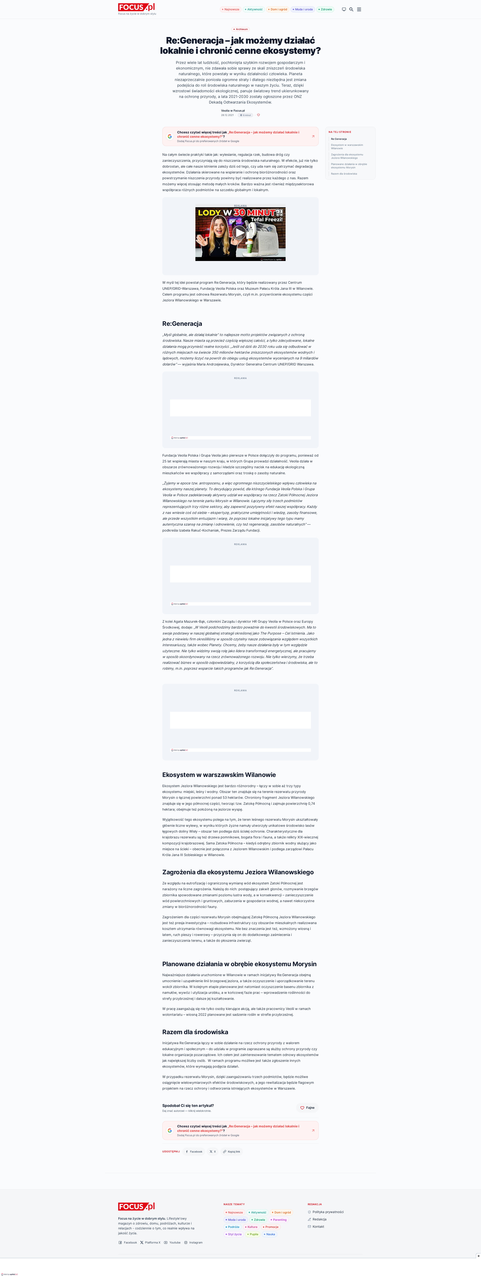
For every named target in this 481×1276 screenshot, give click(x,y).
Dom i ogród (279, 9)
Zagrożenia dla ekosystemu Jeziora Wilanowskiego (347, 156)
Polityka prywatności (328, 1212)
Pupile (254, 1234)
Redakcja (320, 1219)
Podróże (233, 1227)
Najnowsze (232, 9)
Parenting (280, 1220)
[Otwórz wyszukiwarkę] (351, 9)
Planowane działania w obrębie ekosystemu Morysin (349, 166)
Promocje (271, 1227)
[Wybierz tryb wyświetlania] (344, 9)
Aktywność (255, 9)
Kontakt (318, 1226)
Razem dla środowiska (344, 173)
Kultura (252, 1227)
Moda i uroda (304, 9)
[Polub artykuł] (258, 115)
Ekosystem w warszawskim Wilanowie (347, 147)
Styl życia (235, 1234)
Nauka (270, 1234)
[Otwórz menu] (359, 9)
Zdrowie (326, 9)
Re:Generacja (339, 138)
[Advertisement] (240, 407)
